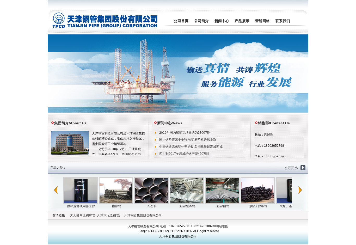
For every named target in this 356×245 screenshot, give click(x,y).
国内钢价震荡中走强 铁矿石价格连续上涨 (187, 140)
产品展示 (242, 21)
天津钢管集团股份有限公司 (143, 215)
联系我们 (282, 21)
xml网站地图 (219, 226)
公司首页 (181, 21)
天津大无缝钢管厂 (109, 215)
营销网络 (262, 21)
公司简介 (201, 21)
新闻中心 (221, 21)
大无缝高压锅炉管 (82, 215)
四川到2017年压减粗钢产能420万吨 (184, 154)
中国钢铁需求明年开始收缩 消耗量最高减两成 (191, 147)
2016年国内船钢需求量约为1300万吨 (185, 132)
